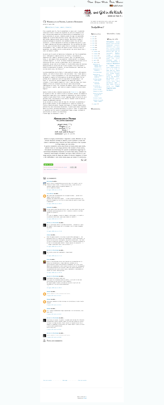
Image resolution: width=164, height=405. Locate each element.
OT (119, 68)
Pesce (115, 71)
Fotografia (109, 57)
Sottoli (112, 79)
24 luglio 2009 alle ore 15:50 (54, 231)
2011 (93, 45)
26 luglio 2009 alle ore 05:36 (54, 272)
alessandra (49, 207)
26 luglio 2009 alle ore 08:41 (54, 287)
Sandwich (118, 78)
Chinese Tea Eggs (97, 89)
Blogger (85, 398)
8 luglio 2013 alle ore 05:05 (54, 329)
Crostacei (112, 48)
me (85, 396)
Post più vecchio (82, 380)
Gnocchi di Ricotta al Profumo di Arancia (97, 94)
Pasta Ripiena (109, 71)
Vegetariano (111, 88)
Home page (65, 380)
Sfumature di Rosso (97, 91)
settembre (96, 58)
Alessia (48, 234)
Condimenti (117, 45)
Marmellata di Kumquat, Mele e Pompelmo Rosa (97, 65)
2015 (93, 36)
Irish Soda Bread (97, 72)
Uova (113, 86)
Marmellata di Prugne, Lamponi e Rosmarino (98, 76)
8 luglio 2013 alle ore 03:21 (54, 295)
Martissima (49, 181)
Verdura (109, 90)
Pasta (118, 70)
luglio (95, 62)
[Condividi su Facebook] (76, 167)
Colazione (109, 45)
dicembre (96, 51)
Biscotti (108, 43)
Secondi (108, 79)
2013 (93, 41)
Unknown (48, 291)
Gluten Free (110, 58)
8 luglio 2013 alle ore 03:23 (54, 304)
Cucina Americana (110, 49)
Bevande (118, 41)
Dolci (117, 53)
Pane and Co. (110, 70)
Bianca (48, 259)
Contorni (109, 46)
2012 (93, 43)
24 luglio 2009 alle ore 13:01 (54, 218)
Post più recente (47, 380)
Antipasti (110, 42)
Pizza (118, 71)
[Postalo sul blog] (72, 167)
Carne (112, 43)
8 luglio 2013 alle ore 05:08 (54, 337)
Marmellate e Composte (52, 169)
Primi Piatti (115, 73)
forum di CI (74, 92)
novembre (96, 53)
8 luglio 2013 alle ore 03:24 (54, 314)
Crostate (117, 48)
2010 (93, 47)
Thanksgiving (117, 84)
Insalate (109, 60)
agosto (95, 60)
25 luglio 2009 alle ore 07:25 (54, 246)
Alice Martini (50, 193)
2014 (93, 38)
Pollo (107, 73)
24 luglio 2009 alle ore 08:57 (54, 203)
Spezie (113, 81)
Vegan (117, 86)
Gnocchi (118, 58)
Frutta (117, 57)
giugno (95, 103)
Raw (112, 76)
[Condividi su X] (74, 167)
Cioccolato (117, 43)
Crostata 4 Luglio (97, 97)
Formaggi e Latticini (113, 55)
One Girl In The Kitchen (53, 222)
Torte (108, 86)
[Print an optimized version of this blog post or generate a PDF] (48, 165)
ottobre (96, 55)
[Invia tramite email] (71, 167)
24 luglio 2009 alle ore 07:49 (54, 189)
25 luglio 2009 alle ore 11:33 (54, 255)
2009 (93, 49)
